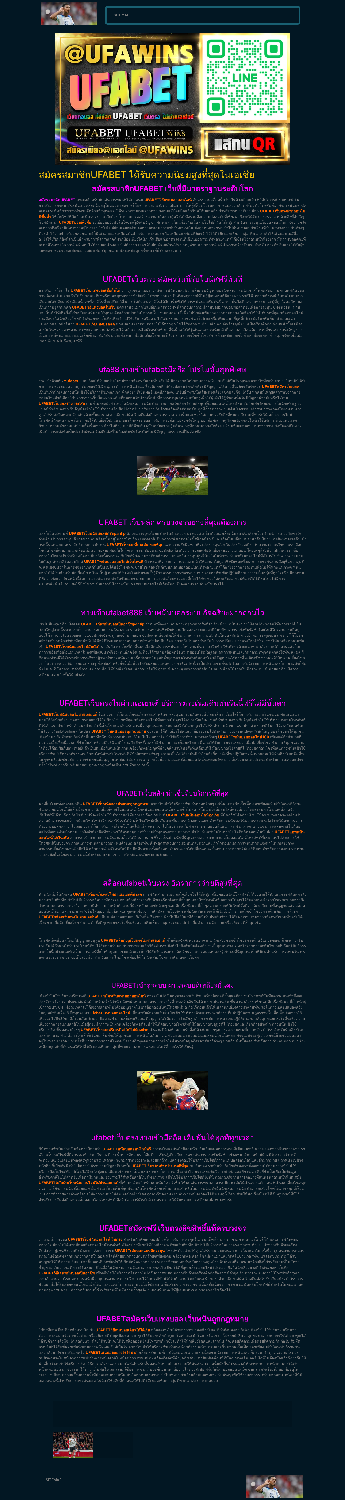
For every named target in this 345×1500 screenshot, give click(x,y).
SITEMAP (122, 15)
